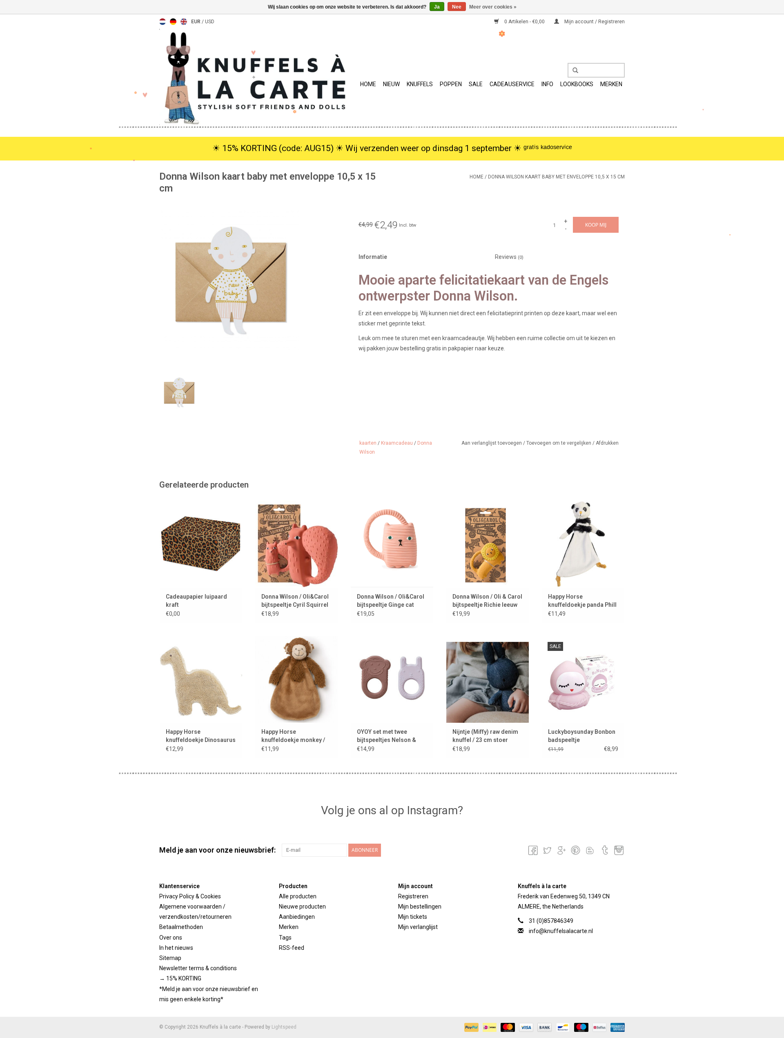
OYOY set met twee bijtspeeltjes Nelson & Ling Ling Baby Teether (388, 736)
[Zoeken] (572, 71)
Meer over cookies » (493, 7)
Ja (437, 7)
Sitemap (170, 958)
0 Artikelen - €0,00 (524, 22)
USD (209, 22)
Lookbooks (576, 84)
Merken (611, 84)
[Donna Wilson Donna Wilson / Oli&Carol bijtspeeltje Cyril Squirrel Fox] (296, 544)
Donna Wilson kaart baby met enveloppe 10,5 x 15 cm (556, 177)
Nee (456, 7)
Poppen (451, 84)
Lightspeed (284, 1027)
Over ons (170, 937)
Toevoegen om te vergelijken (559, 443)
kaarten (367, 443)
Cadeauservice (512, 84)
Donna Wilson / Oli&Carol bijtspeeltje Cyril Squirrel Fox (295, 601)
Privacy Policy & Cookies (190, 896)
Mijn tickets (412, 916)
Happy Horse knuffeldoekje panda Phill (582, 600)
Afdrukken (607, 443)
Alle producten (297, 896)
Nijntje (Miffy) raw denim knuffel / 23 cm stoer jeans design (485, 736)
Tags (285, 937)
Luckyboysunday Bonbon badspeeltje (581, 735)
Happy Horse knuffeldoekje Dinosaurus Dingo (201, 736)
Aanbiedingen (297, 916)
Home (368, 84)
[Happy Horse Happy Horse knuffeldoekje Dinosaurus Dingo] (201, 679)
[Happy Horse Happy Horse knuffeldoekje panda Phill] (583, 544)
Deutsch (173, 21)
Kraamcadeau (397, 443)
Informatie (373, 257)
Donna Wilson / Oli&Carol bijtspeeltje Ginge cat (390, 600)
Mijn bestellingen (419, 906)
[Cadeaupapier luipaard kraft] (201, 544)
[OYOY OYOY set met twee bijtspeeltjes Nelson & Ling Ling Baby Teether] (392, 679)
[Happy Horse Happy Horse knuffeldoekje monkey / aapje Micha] (296, 679)
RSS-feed (291, 947)
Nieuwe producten (302, 906)
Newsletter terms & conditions (198, 968)
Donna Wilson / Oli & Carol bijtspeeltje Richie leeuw (487, 600)
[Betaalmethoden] (470, 1027)
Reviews (509, 257)
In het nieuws (176, 947)
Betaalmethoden (181, 927)
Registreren (413, 896)
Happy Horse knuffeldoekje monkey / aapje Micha (293, 736)
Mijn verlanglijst (418, 927)
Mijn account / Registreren (594, 22)
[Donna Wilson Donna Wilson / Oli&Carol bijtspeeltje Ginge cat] (392, 544)
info (547, 84)
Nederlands (162, 21)
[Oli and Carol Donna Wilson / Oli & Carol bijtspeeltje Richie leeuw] (487, 544)
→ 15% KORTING (180, 978)
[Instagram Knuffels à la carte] (618, 850)
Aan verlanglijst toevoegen (492, 443)
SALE (476, 84)
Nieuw (391, 84)
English (183, 21)
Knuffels (420, 84)
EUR (196, 22)
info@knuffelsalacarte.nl (561, 931)
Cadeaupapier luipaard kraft (196, 600)
